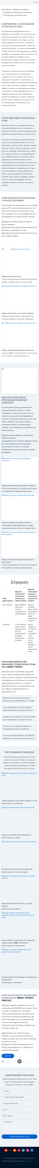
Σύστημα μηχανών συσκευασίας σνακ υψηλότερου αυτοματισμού (19, 978)
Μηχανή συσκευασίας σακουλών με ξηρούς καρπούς (17, 904)
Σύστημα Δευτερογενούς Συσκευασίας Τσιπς (17, 869)
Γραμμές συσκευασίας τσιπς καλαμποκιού (16, 835)
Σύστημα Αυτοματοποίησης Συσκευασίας (18, 12)
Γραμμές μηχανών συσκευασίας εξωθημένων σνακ (19, 801)
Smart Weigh (6, 9)
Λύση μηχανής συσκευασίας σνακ (15, 15)
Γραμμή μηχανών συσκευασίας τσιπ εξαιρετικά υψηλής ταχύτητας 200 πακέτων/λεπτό (18, 941)
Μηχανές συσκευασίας (20, 9)
